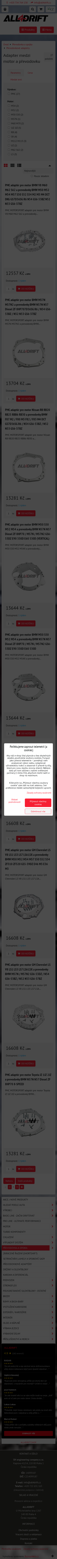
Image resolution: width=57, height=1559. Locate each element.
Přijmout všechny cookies (38, 803)
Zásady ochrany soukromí (39, 792)
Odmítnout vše (38, 811)
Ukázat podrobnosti (15, 800)
